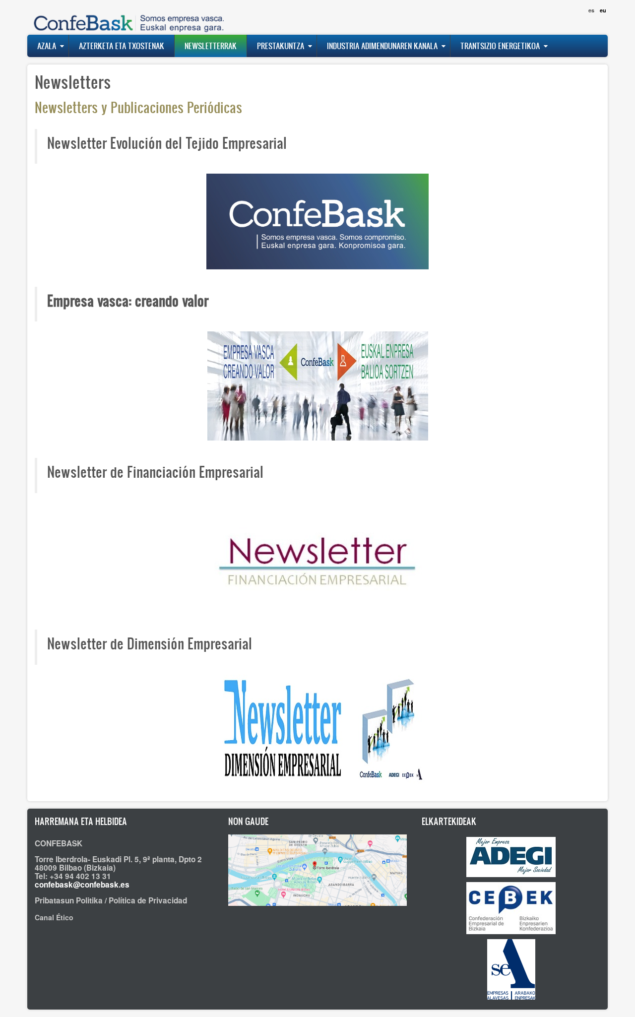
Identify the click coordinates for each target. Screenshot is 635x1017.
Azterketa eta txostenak (121, 45)
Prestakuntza (280, 45)
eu (603, 10)
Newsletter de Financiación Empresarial (155, 471)
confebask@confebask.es (82, 884)
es (591, 10)
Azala (46, 45)
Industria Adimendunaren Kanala (382, 45)
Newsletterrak (211, 45)
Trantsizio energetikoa (500, 45)
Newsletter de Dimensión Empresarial (149, 643)
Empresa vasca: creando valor (127, 300)
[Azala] (126, 17)
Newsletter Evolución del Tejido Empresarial (167, 142)
